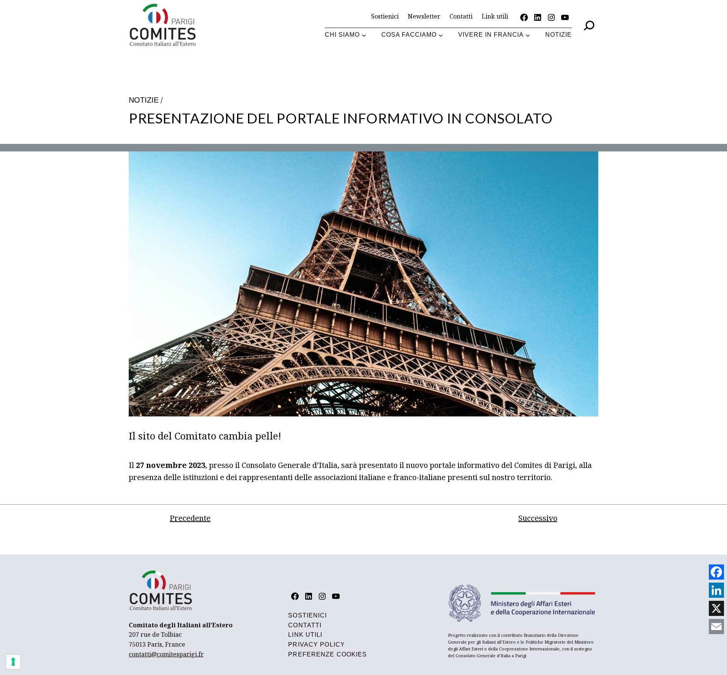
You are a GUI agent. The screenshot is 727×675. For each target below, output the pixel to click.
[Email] (716, 626)
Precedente (190, 518)
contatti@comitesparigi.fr (166, 654)
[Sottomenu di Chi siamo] (364, 35)
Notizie (144, 100)
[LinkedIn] (716, 590)
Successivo (537, 518)
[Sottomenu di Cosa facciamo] (440, 35)
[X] (716, 608)
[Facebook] (716, 572)
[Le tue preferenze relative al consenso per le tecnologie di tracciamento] (13, 662)
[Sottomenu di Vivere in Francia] (528, 35)
